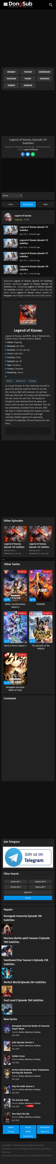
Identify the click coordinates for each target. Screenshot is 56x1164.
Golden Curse (18, 1056)
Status (39, 887)
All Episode (28, 204)
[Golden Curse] (7, 1064)
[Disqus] (28, 740)
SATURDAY (44, 78)
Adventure (20, 381)
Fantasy (32, 381)
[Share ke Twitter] (28, 154)
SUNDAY (11, 85)
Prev (11, 204)
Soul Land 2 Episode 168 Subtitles (23, 1000)
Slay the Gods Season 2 (23, 1086)
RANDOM (28, 85)
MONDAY (11, 72)
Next (46, 204)
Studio (14, 887)
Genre (15, 881)
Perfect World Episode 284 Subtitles (25, 982)
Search (28, 898)
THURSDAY (11, 78)
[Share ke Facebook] (23, 154)
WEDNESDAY (44, 72)
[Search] (51, 5)
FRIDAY (28, 78)
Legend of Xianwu (31, 150)
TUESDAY (28, 72)
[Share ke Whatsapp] (33, 154)
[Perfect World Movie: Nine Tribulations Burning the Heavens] (7, 1078)
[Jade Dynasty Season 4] (7, 1050)
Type (27, 892)
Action (9, 381)
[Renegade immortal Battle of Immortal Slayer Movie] (7, 1034)
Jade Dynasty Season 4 (23, 1042)
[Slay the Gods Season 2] (7, 1094)
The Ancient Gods (20, 1100)
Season (39, 881)
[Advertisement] (28, 39)
